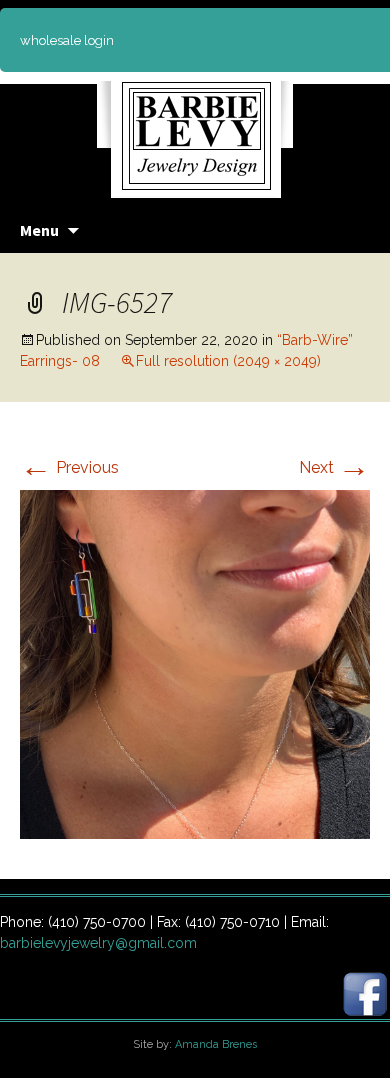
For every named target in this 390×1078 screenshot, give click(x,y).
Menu (39, 230)
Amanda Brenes (216, 1044)
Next (334, 467)
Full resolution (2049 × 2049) (228, 361)
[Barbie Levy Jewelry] (195, 129)
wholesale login (67, 40)
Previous (69, 467)
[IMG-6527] (195, 662)
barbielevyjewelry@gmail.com (98, 943)
